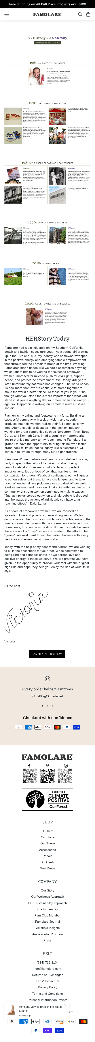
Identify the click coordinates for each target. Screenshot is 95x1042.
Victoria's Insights (47, 928)
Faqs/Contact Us (47, 981)
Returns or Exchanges (47, 975)
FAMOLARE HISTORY (47, 654)
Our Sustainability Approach (47, 903)
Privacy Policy (47, 987)
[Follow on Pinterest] (47, 766)
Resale (47, 856)
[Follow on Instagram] (66, 766)
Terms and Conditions (47, 993)
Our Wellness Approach (47, 896)
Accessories (47, 850)
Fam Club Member (47, 915)
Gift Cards (47, 862)
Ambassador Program (47, 934)
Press (47, 940)
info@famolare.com (47, 968)
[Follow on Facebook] (29, 766)
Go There (47, 837)
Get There (47, 843)
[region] (47, 687)
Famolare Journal (47, 921)
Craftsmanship (47, 909)
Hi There (48, 831)
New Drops (47, 868)
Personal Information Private (47, 1000)
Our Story (47, 890)
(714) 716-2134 (48, 962)
